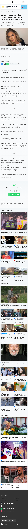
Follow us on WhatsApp (8, 508)
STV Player (4, 498)
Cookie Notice (4, 516)
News (2, 12)
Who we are (3, 514)
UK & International (10, 12)
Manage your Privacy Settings (8, 520)
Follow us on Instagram (8, 511)
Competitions (18, 498)
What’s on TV (4, 500)
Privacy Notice (17, 514)
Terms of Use (10, 514)
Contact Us (23, 514)
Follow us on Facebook (8, 505)
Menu (4, 2)
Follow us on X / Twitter (8, 503)
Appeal (16, 500)
